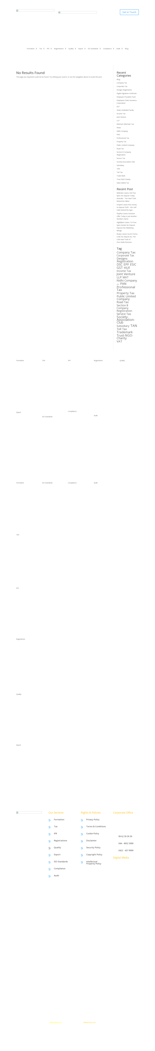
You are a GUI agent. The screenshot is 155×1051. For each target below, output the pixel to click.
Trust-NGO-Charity (123, 179)
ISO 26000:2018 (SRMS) (50, 457)
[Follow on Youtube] (115, 870)
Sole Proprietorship (23, 366)
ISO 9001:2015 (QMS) (50, 423)
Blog (126, 49)
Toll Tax (120, 172)
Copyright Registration (76, 401)
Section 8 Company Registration (124, 308)
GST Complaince (48, 406)
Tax (40, 49)
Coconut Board (21, 423)
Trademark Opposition (76, 392)
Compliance (107, 49)
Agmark (122, 375)
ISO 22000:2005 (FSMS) (50, 436)
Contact (125, 1022)
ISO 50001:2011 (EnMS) (50, 453)
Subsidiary (120, 165)
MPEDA (19, 453)
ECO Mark (123, 379)
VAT (119, 341)
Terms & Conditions (96, 826)
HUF (127, 267)
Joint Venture (121, 117)
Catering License (100, 392)
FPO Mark (123, 384)
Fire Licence (20, 649)
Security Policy (93, 847)
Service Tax (121, 158)
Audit (118, 49)
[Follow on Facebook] (115, 865)
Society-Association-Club (126, 162)
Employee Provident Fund (126, 97)
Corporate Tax (122, 86)
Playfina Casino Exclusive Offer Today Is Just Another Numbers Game (127, 216)
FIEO (18, 457)
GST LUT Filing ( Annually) (25, 565)
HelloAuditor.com (55, 1022)
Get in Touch (129, 12)
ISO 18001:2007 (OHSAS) (51, 431)
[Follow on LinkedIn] (133, 865)
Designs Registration (124, 90)
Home (106, 1022)
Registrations (59, 49)
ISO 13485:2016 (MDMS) (51, 444)
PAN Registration (48, 366)
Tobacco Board (22, 440)
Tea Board (20, 431)
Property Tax (121, 141)
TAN (118, 169)
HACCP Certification (75, 422)
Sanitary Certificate (101, 375)
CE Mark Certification (75, 430)
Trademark (125, 332)
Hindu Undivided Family (125, 110)
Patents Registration (75, 405)
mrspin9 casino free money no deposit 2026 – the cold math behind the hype (127, 207)
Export (80, 49)
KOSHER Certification (76, 426)
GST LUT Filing (47, 388)
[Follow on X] (128, 865)
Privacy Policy (92, 819)
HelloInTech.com (89, 1022)
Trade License (99, 379)
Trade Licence (21, 658)
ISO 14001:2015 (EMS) (50, 427)
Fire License (98, 371)
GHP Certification (74, 439)
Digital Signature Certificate (127, 93)
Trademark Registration (76, 371)
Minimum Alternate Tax (125, 124)
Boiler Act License (100, 388)
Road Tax (120, 149)
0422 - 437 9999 (125, 850)
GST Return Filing (48, 392)
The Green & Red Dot (128, 397)
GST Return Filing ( (49, 399)
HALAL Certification (75, 417)
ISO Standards (93, 49)
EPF (126, 264)
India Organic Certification (129, 388)
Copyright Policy (94, 854)
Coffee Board (21, 427)
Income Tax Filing (48, 371)
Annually (45, 402)
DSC (120, 264)
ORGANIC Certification (76, 456)
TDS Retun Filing (48, 379)
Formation (30, 49)
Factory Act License (101, 408)
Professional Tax (123, 138)
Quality (71, 49)
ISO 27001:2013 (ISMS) (50, 440)
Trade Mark (121, 176)
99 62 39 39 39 (125, 836)
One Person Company (24, 375)
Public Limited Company (125, 145)
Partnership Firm (22, 371)
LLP (118, 120)
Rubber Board (21, 444)
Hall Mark (123, 371)
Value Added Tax (123, 183)
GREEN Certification (75, 447)
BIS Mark (123, 366)
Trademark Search (74, 366)
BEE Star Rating (125, 392)
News (119, 128)
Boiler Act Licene (22, 666)
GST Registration (48, 384)
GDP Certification (74, 443)
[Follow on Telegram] (119, 870)
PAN (118, 134)
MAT (126, 277)
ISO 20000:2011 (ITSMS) (51, 448)
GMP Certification (74, 434)
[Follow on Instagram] (119, 865)
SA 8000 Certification (75, 452)
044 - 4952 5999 (125, 843)
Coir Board (20, 436)
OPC (118, 284)
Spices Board (21, 418)
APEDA (18, 448)
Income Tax (121, 114)
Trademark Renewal (75, 379)
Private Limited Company (25, 386)
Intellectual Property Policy (93, 862)
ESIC (133, 264)
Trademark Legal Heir (76, 375)
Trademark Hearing (75, 384)
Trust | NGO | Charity (24, 406)
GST (118, 106)
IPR (48, 49)
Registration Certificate (102, 384)
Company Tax (122, 83)
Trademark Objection (76, 388)
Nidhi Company (122, 131)
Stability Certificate (101, 366)
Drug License (98, 403)
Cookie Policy (92, 833)
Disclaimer (91, 840)
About (113, 1022)
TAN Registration (48, 375)
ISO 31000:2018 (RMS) (50, 461)
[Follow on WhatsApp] (124, 865)
